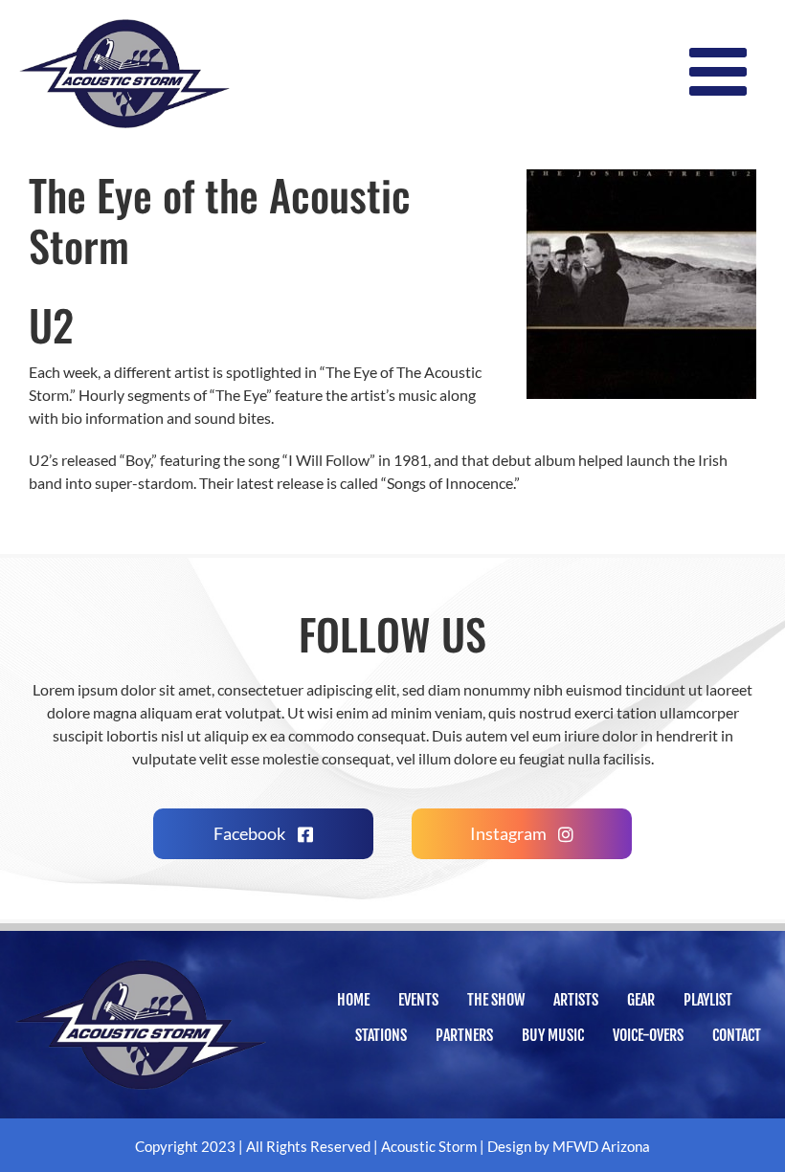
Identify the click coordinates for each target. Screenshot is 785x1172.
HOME (353, 999)
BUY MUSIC (553, 1035)
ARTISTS (575, 999)
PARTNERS (464, 1035)
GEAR (641, 999)
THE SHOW (496, 999)
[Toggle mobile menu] (722, 71)
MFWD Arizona (601, 1146)
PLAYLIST (708, 999)
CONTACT (736, 1035)
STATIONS (381, 1035)
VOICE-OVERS (648, 1035)
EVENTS (418, 999)
